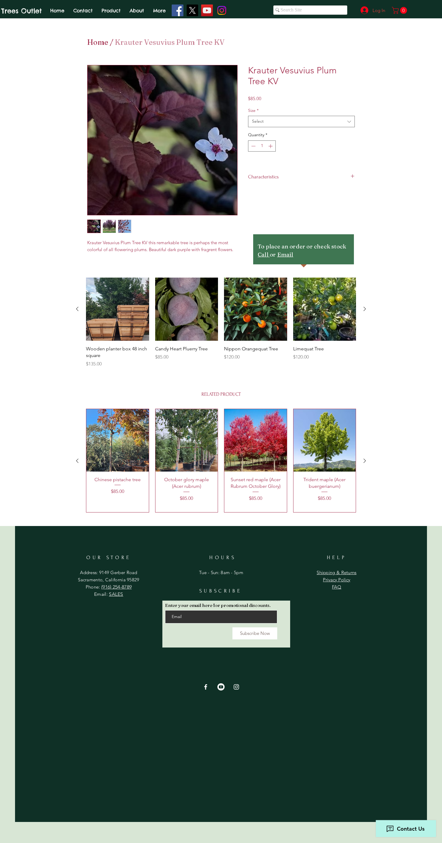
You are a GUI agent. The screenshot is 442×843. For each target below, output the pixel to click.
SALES (116, 594)
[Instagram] (222, 10)
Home (97, 42)
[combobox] (301, 121)
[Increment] (271, 146)
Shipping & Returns (336, 572)
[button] (400, 10)
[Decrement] (252, 146)
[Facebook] (177, 10)
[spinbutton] (261, 146)
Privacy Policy (336, 580)
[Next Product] (364, 308)
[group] (221, 322)
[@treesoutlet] (192, 10)
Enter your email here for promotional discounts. (218, 605)
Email (285, 254)
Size (253, 110)
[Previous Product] (77, 308)
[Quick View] (117, 309)
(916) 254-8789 (116, 587)
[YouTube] (207, 10)
